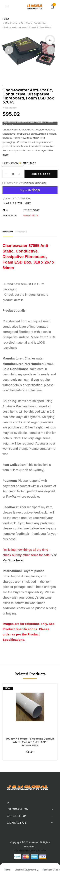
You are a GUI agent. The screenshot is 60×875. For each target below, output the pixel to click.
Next (51, 50)
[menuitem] (7, 869)
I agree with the (26, 182)
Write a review (9, 107)
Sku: (5, 210)
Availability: (9, 215)
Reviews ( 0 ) (21, 231)
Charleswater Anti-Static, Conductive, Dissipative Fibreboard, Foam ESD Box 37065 (28, 96)
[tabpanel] (30, 724)
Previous (9, 50)
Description (7, 231)
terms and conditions (34, 182)
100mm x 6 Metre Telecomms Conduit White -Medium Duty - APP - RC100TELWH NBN (30, 742)
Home (5, 18)
